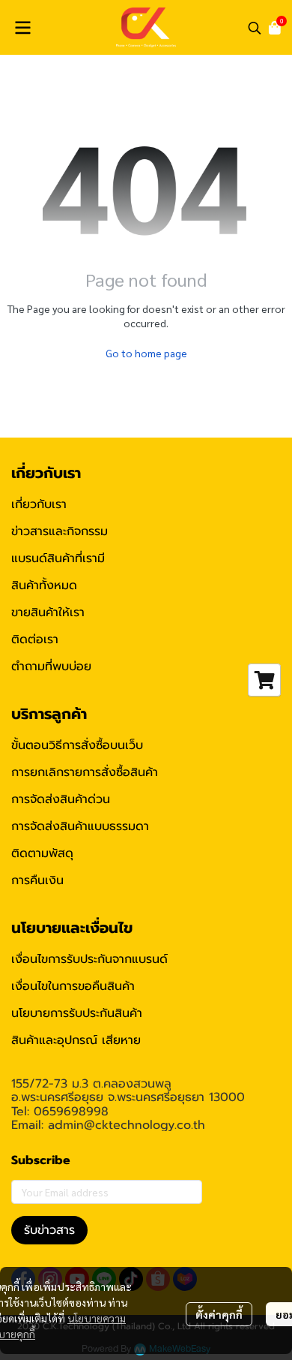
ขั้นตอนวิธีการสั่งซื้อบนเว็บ (77, 745)
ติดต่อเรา (34, 639)
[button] (254, 27)
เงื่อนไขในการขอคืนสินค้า (73, 986)
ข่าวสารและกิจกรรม (59, 531)
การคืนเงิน (37, 880)
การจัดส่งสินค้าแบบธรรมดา (80, 826)
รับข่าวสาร (49, 1230)
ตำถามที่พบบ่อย (51, 666)
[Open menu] (22, 28)
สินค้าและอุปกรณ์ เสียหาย (76, 1040)
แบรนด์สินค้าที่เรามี (58, 558)
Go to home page (146, 353)
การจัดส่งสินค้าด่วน (60, 799)
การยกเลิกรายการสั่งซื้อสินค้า (84, 772)
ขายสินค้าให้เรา (48, 612)
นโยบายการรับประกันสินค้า (76, 1013)
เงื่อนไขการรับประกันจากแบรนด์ (89, 959)
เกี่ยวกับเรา (39, 504)
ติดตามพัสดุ (42, 853)
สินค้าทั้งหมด (44, 585)
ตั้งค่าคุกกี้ (219, 1314)
